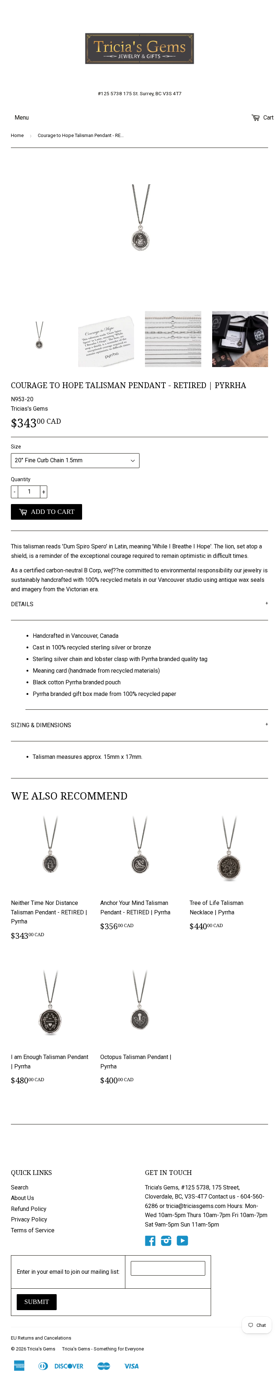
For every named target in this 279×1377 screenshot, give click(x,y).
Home (17, 135)
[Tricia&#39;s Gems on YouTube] (182, 1243)
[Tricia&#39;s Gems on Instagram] (166, 1243)
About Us (22, 1198)
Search (19, 1187)
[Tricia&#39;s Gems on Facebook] (150, 1243)
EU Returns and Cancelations (41, 1338)
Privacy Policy (29, 1219)
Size (16, 447)
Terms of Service (32, 1230)
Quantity (21, 479)
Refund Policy (28, 1208)
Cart (268, 117)
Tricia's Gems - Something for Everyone (103, 1349)
